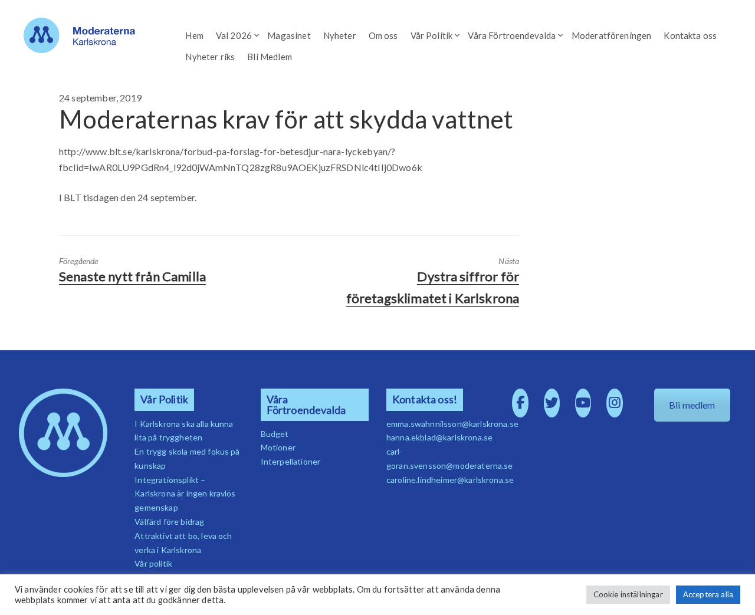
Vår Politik (432, 35)
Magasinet (288, 35)
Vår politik (153, 563)
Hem (194, 35)
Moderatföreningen (612, 35)
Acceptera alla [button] (708, 594)
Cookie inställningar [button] (628, 594)
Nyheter (339, 35)
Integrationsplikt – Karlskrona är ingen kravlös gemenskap (184, 494)
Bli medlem (692, 404)
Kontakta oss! (424, 399)
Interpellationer (291, 461)
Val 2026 (234, 35)
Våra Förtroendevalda (512, 35)
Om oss (383, 35)
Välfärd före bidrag (169, 522)
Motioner (278, 447)
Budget (275, 434)
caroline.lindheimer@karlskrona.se (450, 480)
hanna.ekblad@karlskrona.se (439, 437)
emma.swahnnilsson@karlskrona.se (452, 424)
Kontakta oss (690, 35)
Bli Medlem (269, 56)
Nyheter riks (210, 56)
